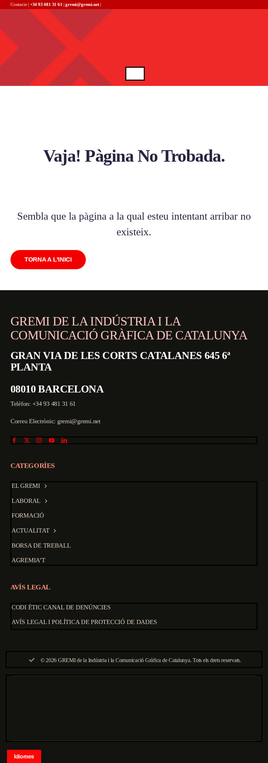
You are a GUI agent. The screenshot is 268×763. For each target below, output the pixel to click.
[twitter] (27, 440)
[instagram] (39, 440)
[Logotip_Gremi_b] (135, 12)
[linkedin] (64, 440)
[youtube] (51, 440)
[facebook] (14, 440)
